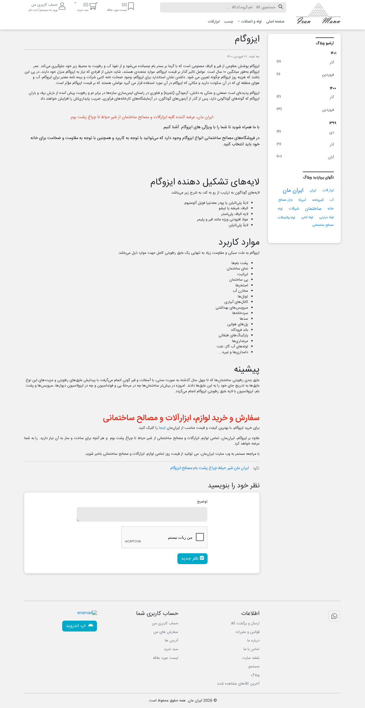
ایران (313, 190)
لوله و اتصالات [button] (250, 22)
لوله (280, 209)
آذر (305, 62)
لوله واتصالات (286, 217)
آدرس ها (171, 640)
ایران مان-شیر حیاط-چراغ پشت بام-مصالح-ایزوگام (209, 468)
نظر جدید (190, 558)
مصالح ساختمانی (323, 225)
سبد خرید (171, 649)
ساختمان (313, 208)
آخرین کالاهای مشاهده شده (238, 684)
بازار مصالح (285, 200)
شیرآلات (294, 209)
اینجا (162, 428)
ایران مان (293, 190)
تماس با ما (251, 649)
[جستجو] (281, 7)
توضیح (202, 501)
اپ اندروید (76, 626)
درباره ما (253, 640)
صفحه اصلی (275, 22)
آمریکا (302, 200)
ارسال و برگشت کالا (245, 623)
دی (305, 132)
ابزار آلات (328, 190)
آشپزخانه (318, 200)
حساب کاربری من (165, 623)
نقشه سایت (250, 658)
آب (332, 200)
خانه (331, 209)
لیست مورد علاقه (165, 658)
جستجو (253, 666)
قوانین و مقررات (247, 632)
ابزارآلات (214, 22)
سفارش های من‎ (165, 632)
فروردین (305, 75)
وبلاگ (255, 675)
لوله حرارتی (326, 217)
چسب (228, 22)
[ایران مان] (318, 15)
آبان (305, 157)
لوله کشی (307, 217)
